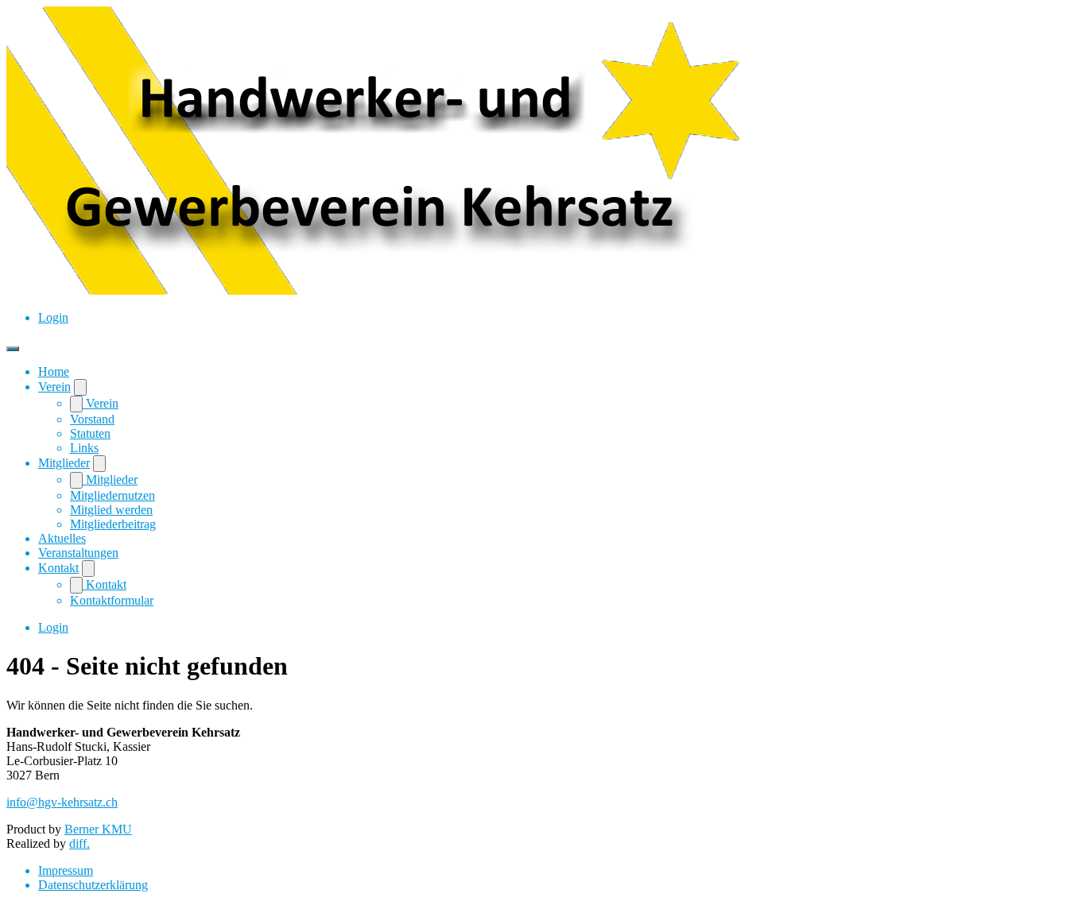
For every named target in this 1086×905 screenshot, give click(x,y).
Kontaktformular (111, 600)
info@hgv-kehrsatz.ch (62, 802)
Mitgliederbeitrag (113, 524)
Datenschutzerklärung (93, 884)
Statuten (90, 433)
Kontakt (58, 567)
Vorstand (92, 419)
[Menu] (12, 348)
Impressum (65, 870)
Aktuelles (62, 538)
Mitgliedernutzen (112, 495)
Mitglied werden (111, 509)
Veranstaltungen (78, 552)
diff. (79, 843)
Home (53, 371)
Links (84, 447)
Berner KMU (98, 829)
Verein (54, 386)
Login (53, 317)
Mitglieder (64, 463)
